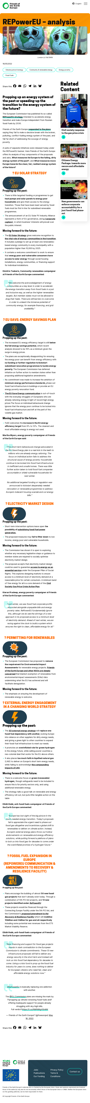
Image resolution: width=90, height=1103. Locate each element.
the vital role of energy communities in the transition (30, 238)
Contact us (75, 1071)
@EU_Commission (18, 996)
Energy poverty (64, 70)
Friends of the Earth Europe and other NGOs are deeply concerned (29, 670)
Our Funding (39, 1076)
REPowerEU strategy (13, 117)
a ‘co (45, 219)
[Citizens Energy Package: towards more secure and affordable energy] (73, 151)
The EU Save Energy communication (22, 393)
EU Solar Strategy (17, 235)
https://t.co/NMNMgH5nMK (35, 1009)
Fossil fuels (10, 75)
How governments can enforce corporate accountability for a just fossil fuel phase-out (73, 208)
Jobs (36, 1070)
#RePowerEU (13, 987)
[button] (85, 3)
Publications (39, 1073)
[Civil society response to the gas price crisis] (73, 111)
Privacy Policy (56, 1070)
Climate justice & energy (14, 70)
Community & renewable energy (41, 70)
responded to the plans (39, 129)
